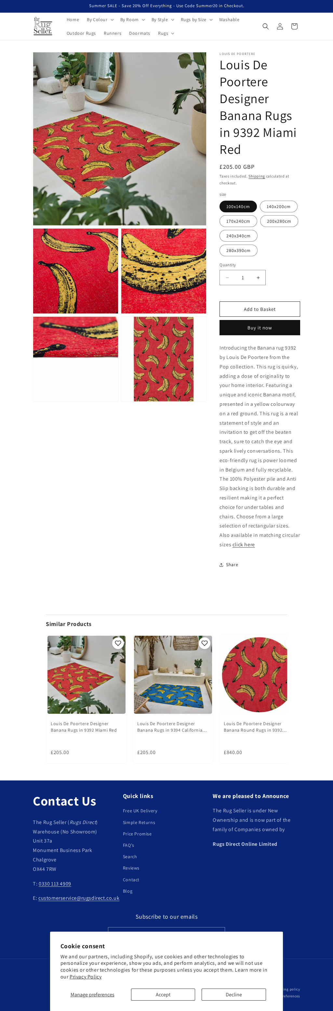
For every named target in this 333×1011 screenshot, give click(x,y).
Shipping (256, 176)
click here (244, 544)
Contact (131, 880)
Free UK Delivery (140, 811)
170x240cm (238, 221)
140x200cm (279, 206)
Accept (163, 994)
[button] (99, 19)
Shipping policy (286, 989)
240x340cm (238, 236)
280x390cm (238, 250)
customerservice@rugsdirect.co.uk (78, 898)
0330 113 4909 (55, 883)
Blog (127, 891)
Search (130, 856)
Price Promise (137, 834)
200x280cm (279, 221)
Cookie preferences (284, 996)
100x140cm (238, 206)
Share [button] (232, 564)
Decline (234, 994)
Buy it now (259, 328)
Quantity (228, 265)
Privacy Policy (85, 976)
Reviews (131, 868)
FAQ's (128, 845)
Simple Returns (139, 822)
